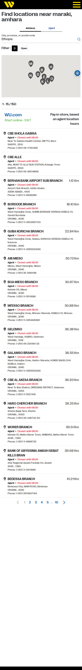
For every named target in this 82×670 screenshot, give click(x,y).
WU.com (13, 114)
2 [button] (30, 502)
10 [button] (56, 502)
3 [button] (36, 502)
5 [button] (48, 502)
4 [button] (42, 502)
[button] (63, 502)
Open (24, 48)
